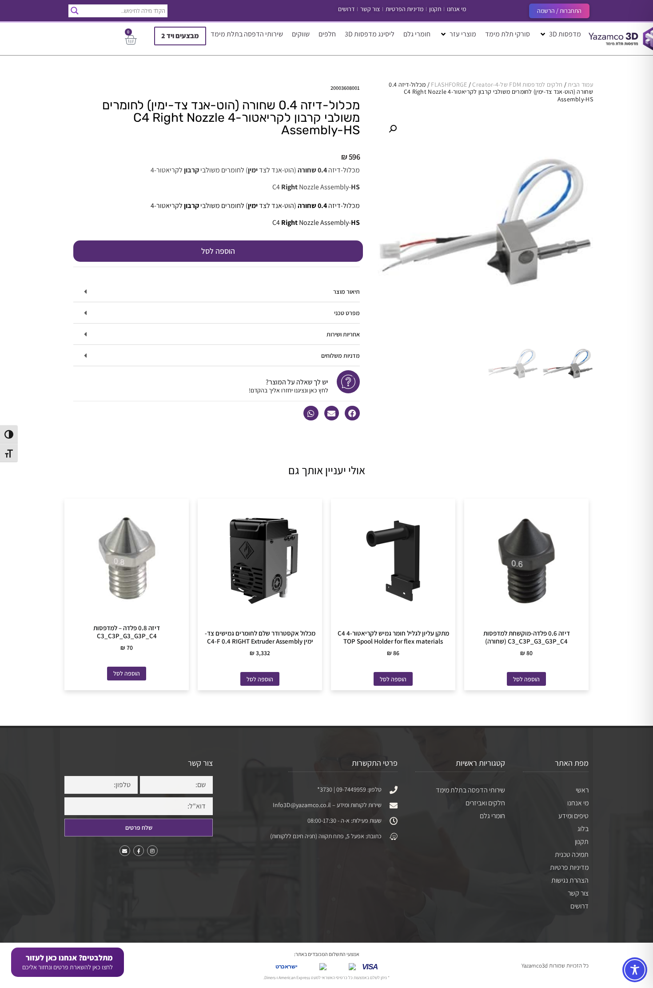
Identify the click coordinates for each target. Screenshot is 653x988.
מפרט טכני (347, 313)
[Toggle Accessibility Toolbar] (634, 969)
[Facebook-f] (138, 850)
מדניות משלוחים (340, 356)
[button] (559, 34)
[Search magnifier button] (74, 10)
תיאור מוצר (346, 292)
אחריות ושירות (343, 334)
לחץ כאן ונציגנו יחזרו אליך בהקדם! (288, 390)
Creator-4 (485, 84)
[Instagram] (152, 850)
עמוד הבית (580, 84)
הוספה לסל (218, 251)
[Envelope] (124, 850)
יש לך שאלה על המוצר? (297, 382)
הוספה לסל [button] (526, 679)
